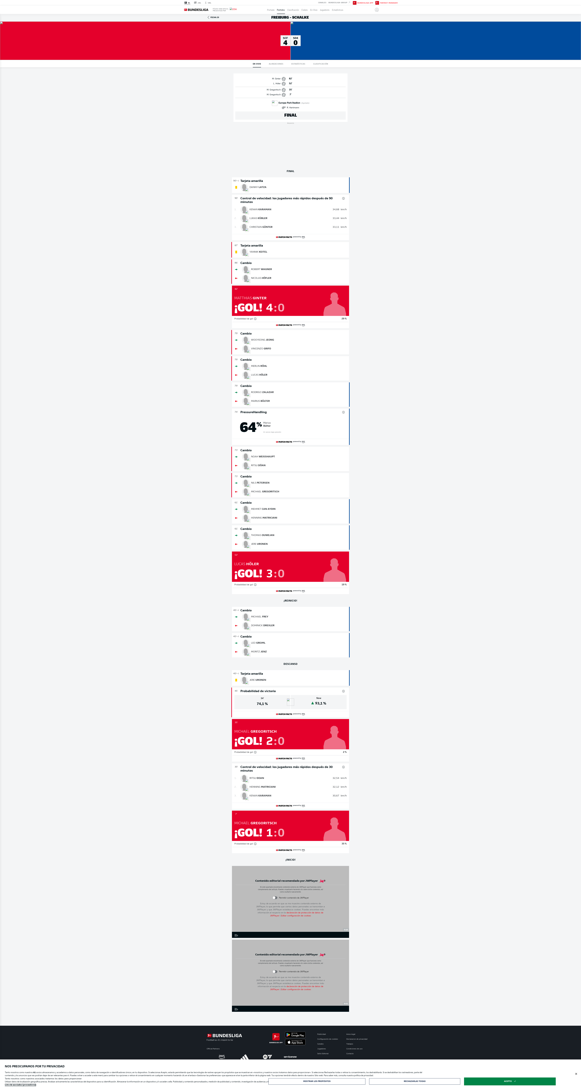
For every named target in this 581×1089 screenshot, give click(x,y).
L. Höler (277, 84)
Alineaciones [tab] (276, 63)
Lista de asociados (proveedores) (20, 1085)
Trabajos (349, 1044)
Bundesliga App (365, 3)
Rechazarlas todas (415, 1081)
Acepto (508, 1081)
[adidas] (244, 1056)
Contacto (350, 1054)
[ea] (267, 1057)
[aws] (222, 1057)
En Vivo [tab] (257, 63)
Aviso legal (350, 1034)
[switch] (274, 897)
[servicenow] (290, 1057)
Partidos (281, 9)
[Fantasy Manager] (377, 3)
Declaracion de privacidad (356, 1039)
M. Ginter (276, 79)
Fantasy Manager (389, 3)
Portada (270, 9)
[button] (376, 9)
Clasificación (293, 9)
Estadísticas (337, 9)
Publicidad (321, 1034)
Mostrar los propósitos (317, 1081)
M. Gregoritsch (274, 90)
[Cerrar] (576, 1074)
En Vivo (313, 9)
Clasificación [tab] (320, 63)
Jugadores (325, 9)
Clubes (304, 9)
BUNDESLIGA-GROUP (338, 2)
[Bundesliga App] (354, 3)
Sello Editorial (322, 1054)
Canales (322, 2)
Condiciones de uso (354, 1049)
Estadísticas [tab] (298, 63)
